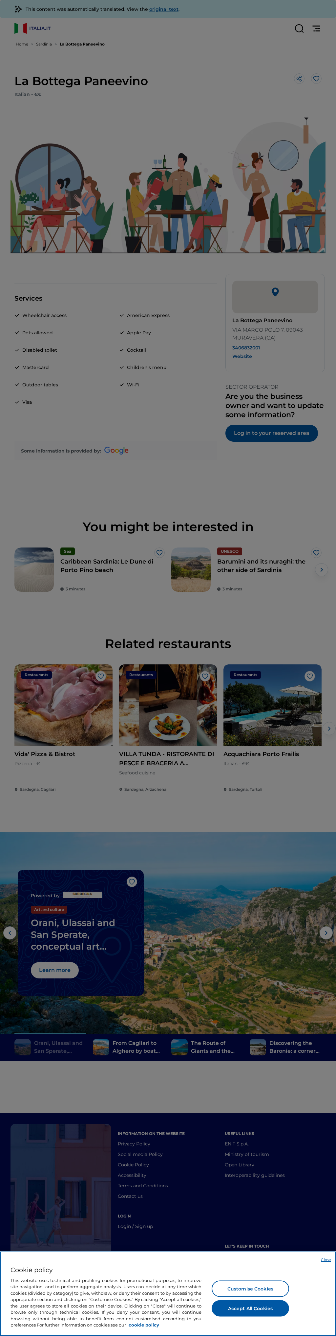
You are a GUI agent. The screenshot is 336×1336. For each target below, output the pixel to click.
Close (326, 1259)
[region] (168, 1293)
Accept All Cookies (250, 1308)
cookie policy (144, 1324)
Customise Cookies (250, 1288)
